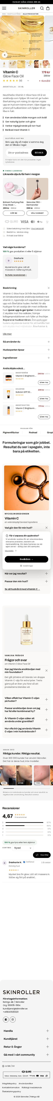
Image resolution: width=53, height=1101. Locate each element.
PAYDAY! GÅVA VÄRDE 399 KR (26, 2)
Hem (4, 14)
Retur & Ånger (13, 1047)
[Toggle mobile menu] (9, 8)
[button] (48, 8)
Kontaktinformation (11, 1087)
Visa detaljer (9, 550)
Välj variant (37, 213)
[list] (26, 267)
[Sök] (42, 8)
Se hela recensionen (15, 275)
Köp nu (13, 213)
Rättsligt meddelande (32, 1087)
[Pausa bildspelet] (5, 55)
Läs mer (7, 333)
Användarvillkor (26, 1083)
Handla (8, 1031)
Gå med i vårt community (19, 1055)
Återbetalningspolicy (11, 1091)
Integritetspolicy (9, 1083)
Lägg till (44, 382)
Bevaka (39, 152)
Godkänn (25, 559)
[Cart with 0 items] (48, 8)
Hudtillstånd (14, 14)
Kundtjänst (10, 1039)
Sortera (6, 847)
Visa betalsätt (37, 228)
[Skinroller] (26, 8)
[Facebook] (6, 1019)
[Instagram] (13, 1019)
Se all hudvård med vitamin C (22, 589)
